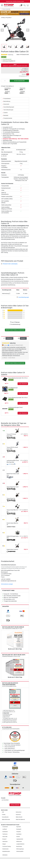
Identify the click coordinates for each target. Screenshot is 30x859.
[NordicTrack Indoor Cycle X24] (17, 470)
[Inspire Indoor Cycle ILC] (17, 545)
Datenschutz (18, 812)
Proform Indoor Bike (6, 9)
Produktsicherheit (7, 118)
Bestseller (5, 115)
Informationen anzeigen (7, 584)
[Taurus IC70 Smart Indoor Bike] (17, 430)
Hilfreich (5, 357)
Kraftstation (5, 831)
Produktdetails (7, 98)
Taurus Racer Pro (11, 498)
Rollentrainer (19, 841)
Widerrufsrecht (19, 817)
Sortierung (9, 338)
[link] (8, 611)
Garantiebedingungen (8, 107)
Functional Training (6, 846)
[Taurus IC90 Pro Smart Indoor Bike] (17, 443)
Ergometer (18, 826)
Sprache (23, 338)
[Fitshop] (9, 5)
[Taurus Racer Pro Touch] (17, 483)
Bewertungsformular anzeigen (15, 330)
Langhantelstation (20, 844)
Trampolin (18, 831)
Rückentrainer (5, 849)
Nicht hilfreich (12, 357)
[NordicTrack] (11, 477)
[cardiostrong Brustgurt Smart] (4, 408)
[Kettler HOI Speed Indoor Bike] (17, 532)
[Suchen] (24, 5)
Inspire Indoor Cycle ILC (12, 549)
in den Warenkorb (19, 80)
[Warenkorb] (28, 5)
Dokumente (6, 104)
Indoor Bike (4, 836)
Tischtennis (4, 834)
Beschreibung (6, 101)
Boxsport (4, 839)
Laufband (4, 829)
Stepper (4, 844)
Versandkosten (5, 817)
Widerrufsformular (6, 819)
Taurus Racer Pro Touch (12, 487)
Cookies (3, 814)
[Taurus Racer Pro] (17, 494)
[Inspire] (11, 552)
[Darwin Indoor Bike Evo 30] (17, 519)
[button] (4, 46)
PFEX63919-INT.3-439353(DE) (10, 264)
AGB (3, 812)
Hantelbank (18, 834)
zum (5, 800)
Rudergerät (18, 829)
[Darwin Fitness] (11, 527)
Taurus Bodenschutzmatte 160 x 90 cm (18, 378)
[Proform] (6, 17)
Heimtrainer (5, 841)
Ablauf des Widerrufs (20, 819)
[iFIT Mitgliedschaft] (4, 389)
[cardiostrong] (11, 464)
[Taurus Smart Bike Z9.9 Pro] (17, 506)
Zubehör (5, 112)
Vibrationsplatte (19, 851)
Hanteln (18, 836)
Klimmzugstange (20, 849)
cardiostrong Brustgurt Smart (15, 407)
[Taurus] (11, 438)
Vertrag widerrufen (15, 804)
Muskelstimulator (6, 851)
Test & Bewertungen (8, 109)
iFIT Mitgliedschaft (13, 387)
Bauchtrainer (19, 846)
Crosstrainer (5, 826)
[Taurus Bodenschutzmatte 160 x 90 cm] (4, 379)
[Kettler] (11, 540)
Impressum (18, 814)
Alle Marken (4, 855)
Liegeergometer (19, 839)
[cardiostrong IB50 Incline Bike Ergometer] (17, 456)
